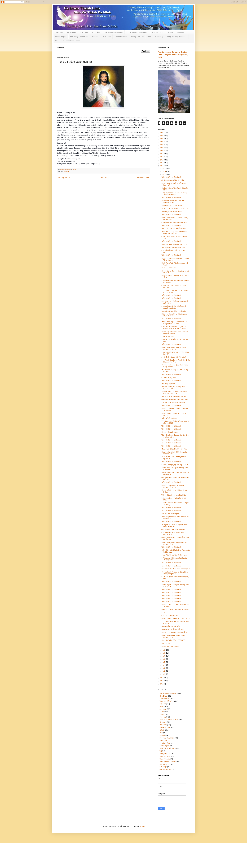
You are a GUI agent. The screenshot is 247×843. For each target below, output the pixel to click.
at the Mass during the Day (137, 32)
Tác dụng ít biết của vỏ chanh (171, 212)
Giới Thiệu (71, 32)
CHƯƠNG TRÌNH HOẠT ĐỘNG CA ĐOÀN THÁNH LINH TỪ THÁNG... (174, 327)
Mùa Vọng (163, 740)
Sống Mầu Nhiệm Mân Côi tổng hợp (174, 555)
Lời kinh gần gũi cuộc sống (170, 626)
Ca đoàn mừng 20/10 (168, 378)
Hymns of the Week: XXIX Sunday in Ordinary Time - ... (174, 453)
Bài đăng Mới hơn (64, 178)
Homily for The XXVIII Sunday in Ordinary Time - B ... (172, 486)
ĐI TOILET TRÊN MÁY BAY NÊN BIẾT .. (175, 209)
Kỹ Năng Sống (165, 743)
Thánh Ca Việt (165, 759)
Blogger (142, 826)
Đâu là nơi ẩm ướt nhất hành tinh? (173, 529)
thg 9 (164, 650)
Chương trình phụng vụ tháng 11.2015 (174, 465)
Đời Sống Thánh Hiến (79, 37)
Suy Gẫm (180, 32)
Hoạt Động (84, 32)
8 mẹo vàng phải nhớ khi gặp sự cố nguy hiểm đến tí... (173, 307)
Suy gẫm (66, 171)
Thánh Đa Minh (120, 37)
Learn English (61, 37)
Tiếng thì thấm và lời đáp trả (171, 592)
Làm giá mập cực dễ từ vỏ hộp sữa (173, 311)
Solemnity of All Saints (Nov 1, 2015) (174, 244)
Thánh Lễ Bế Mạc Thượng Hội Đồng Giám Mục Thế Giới (174, 232)
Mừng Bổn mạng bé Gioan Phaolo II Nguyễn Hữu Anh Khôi (174, 323)
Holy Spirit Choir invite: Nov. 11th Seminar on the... (172, 201)
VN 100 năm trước (167, 336)
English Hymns (158, 32)
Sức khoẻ (163, 709)
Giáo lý (162, 730)
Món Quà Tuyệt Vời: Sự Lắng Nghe (173, 228)
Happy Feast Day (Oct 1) (170, 646)
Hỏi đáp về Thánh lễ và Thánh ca (68, 41)
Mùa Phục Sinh (165, 727)
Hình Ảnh (96, 32)
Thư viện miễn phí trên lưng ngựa (173, 247)
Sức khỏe (107, 37)
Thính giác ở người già (169, 418)
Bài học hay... (166, 643)
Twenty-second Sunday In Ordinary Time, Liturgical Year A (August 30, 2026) (173, 54)
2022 (162, 145)
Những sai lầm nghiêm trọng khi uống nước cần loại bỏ (174, 332)
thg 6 (164, 659)
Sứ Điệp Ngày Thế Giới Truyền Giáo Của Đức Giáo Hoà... (174, 392)
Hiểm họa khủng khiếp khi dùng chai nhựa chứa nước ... (174, 315)
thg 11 (164, 171)
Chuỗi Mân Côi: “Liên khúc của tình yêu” (175, 569)
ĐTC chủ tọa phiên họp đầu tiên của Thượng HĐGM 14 (174, 559)
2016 (162, 163)
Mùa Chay (159, 37)
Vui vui (162, 714)
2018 (162, 157)
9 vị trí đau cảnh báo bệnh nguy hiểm (174, 223)
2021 (162, 148)
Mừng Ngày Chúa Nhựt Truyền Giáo (174, 449)
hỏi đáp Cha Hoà (165, 769)
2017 (162, 160)
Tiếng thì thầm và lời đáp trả (171, 177)
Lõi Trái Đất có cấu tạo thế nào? (172, 629)
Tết (161, 751)
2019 (162, 154)
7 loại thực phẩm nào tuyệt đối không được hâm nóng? (174, 194)
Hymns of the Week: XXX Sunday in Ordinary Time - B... (173, 348)
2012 (162, 684)
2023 (162, 142)
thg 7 (164, 656)
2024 (162, 139)
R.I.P (163, 612)
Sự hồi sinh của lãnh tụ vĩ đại (171, 206)
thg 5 (164, 662)
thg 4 (164, 665)
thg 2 (164, 671)
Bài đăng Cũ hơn (143, 178)
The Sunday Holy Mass (113, 32)
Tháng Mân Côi (137, 37)
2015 (162, 166)
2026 (162, 133)
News (170, 32)
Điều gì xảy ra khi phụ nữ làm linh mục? (175, 609)
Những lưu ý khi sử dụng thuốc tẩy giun (175, 632)
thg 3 (164, 668)
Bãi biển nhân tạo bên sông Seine (173, 402)
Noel (149, 37)
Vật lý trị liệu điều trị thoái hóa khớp (173, 495)
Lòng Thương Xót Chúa (177, 37)
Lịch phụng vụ (164, 764)
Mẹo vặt (162, 735)
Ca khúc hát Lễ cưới (168, 268)
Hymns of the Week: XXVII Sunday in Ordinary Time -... (174, 636)
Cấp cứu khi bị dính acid (169, 615)
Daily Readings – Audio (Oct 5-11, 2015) (175, 618)
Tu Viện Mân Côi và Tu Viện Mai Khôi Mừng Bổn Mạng (174, 525)
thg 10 (164, 175)
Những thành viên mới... (169, 432)
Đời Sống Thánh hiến (167, 738)
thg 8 (164, 653)
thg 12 (164, 168)
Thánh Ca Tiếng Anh (167, 701)
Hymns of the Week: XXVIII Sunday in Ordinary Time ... (174, 543)
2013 (162, 681)
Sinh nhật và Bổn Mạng (168, 748)
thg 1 (164, 674)
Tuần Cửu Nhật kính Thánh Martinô (173, 396)
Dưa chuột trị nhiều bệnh (170, 514)
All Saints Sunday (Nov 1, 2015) (172, 180)
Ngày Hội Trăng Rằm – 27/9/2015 (173, 640)
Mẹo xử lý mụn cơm (168, 384)
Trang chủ (59, 32)
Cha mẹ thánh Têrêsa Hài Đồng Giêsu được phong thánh (174, 573)
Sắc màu (95, 37)
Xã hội (162, 712)
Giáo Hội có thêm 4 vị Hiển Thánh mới (174, 399)
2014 (162, 678)
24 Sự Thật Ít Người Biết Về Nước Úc (174, 357)
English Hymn (164, 699)
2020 (162, 151)
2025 (162, 136)
